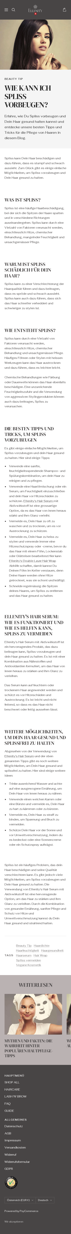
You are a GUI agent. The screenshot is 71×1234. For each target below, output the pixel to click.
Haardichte (41, 945)
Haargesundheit (52, 950)
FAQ (8, 1103)
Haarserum (23, 955)
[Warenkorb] (64, 9)
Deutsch (43, 1200)
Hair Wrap (40, 955)
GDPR (9, 1169)
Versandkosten (15, 1147)
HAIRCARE (12, 1089)
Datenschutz (14, 1126)
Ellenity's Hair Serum (38, 501)
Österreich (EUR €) (18, 1200)
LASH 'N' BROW (16, 1096)
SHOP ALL (12, 1082)
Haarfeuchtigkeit (27, 950)
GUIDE (9, 1111)
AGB (8, 1133)
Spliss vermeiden (28, 960)
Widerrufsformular (17, 1162)
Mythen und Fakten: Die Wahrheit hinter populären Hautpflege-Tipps (29, 1048)
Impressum (13, 1140)
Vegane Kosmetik (28, 965)
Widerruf (10, 1154)
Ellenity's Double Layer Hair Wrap (32, 561)
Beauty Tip (14, 79)
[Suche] (13, 9)
